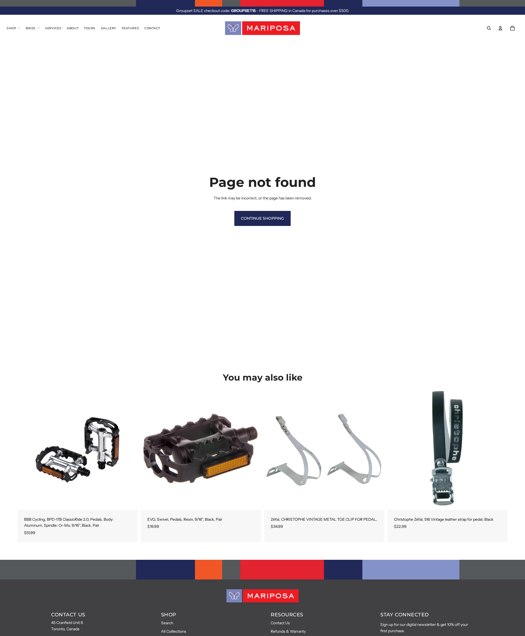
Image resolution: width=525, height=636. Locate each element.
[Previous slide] (26, 450)
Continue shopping (262, 218)
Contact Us (280, 622)
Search (167, 622)
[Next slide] (129, 450)
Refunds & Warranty (288, 631)
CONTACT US (68, 615)
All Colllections (173, 631)
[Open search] (489, 28)
